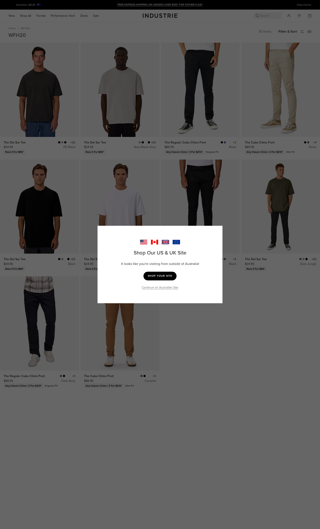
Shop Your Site (160, 276)
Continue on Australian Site (160, 287)
